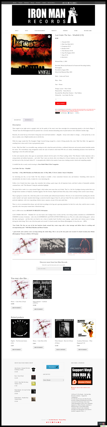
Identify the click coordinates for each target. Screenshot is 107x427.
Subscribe (67, 268)
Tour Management (40, 30)
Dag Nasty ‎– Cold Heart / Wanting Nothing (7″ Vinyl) (79, 253)
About (16, 30)
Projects (54, 30)
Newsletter (38, 2)
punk (59, 111)
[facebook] (48, 422)
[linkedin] (56, 422)
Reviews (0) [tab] (28, 119)
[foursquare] (70, 3)
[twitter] (63, 3)
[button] (49, 36)
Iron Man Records (81, 109)
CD (72, 109)
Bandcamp (26, 2)
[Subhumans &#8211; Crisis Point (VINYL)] (53, 245)
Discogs (32, 2)
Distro (74, 109)
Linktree (44, 2)
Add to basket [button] (16, 307)
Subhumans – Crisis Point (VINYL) (47, 253)
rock (72, 111)
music (56, 111)
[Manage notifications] (103, 424)
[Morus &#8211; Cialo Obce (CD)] (25, 245)
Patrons (65, 30)
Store (75, 30)
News (26, 30)
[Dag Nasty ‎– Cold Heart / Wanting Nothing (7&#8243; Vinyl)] (81, 245)
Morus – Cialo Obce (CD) (17, 253)
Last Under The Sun (90, 109)
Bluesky (14, 2)
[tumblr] (75, 3)
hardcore (72, 110)
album (59, 110)
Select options (60, 349)
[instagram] (66, 3)
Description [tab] (17, 119)
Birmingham (64, 110)
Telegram (20, 2)
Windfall (76, 111)
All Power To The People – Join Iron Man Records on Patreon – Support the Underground (81, 396)
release (69, 111)
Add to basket (61, 103)
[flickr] (68, 3)
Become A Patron (51, 2)
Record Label (88, 30)
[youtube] (74, 3)
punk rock (64, 111)
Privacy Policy (62, 419)
